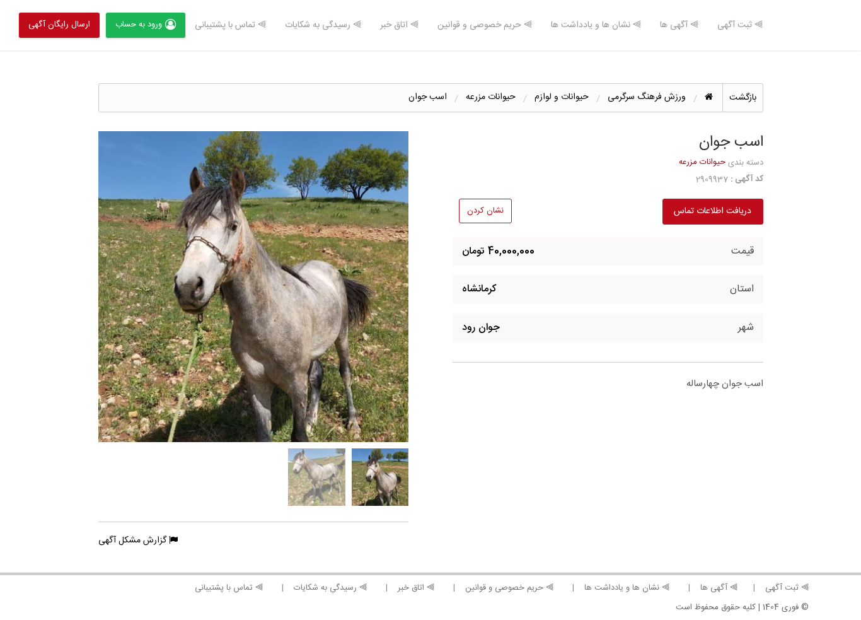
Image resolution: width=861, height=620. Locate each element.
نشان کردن (485, 211)
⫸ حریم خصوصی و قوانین (484, 25)
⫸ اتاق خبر (399, 25)
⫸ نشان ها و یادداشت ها (596, 25)
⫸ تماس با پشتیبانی (230, 25)
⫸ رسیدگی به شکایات (323, 25)
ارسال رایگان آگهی (59, 25)
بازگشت (742, 97)
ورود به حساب (138, 25)
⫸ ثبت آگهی (740, 25)
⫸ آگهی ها (679, 25)
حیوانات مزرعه (702, 162)
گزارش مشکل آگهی (133, 540)
